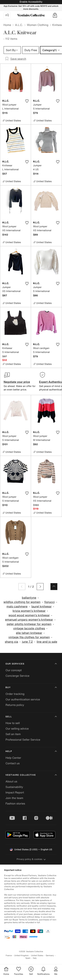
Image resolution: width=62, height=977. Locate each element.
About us (11, 781)
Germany (50, 955)
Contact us (13, 763)
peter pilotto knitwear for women (29, 624)
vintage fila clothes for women (29, 637)
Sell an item (13, 734)
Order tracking (15, 694)
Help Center (13, 758)
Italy (35, 958)
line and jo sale (47, 642)
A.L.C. (19, 25)
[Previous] (21, 586)
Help (9, 751)
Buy (8, 687)
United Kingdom (21, 955)
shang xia (11, 642)
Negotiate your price (17, 382)
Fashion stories (15, 803)
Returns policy (15, 705)
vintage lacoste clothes (29, 628)
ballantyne (29, 598)
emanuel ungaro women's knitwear (29, 619)
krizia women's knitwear (29, 611)
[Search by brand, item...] (7, 15)
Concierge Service (17, 676)
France (9, 955)
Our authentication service (23, 699)
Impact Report (15, 792)
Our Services (15, 663)
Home (7, 25)
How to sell (13, 723)
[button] (55, 15)
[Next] (40, 586)
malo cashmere (17, 606)
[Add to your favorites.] (27, 101)
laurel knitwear (41, 606)
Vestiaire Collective (21, 775)
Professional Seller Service (23, 739)
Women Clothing (37, 25)
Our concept (14, 670)
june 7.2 (27, 642)
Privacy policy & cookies (29, 859)
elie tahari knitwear (29, 633)
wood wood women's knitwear (29, 615)
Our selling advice (17, 728)
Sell (9, 716)
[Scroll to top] (53, 586)
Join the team (14, 798)
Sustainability (14, 787)
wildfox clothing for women (21, 602)
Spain (27, 958)
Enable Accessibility (31, 2)
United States (37, 955)
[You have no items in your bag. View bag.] (55, 15)
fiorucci (49, 602)
